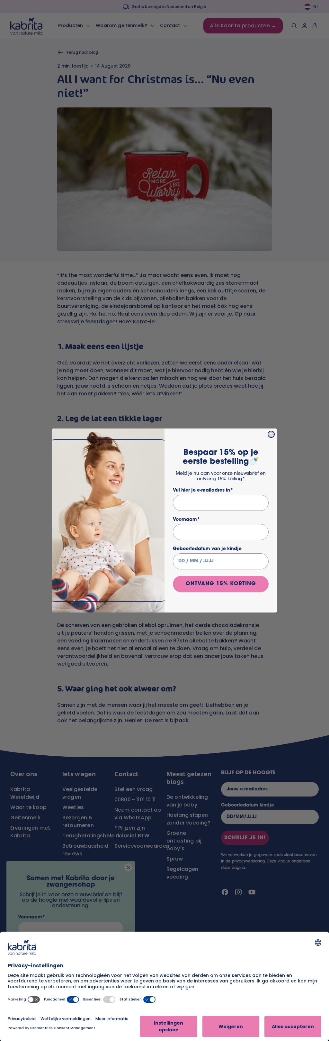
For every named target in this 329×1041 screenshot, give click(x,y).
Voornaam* (186, 519)
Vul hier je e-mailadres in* (203, 490)
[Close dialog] (271, 434)
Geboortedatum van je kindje (207, 549)
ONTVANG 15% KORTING (221, 583)
